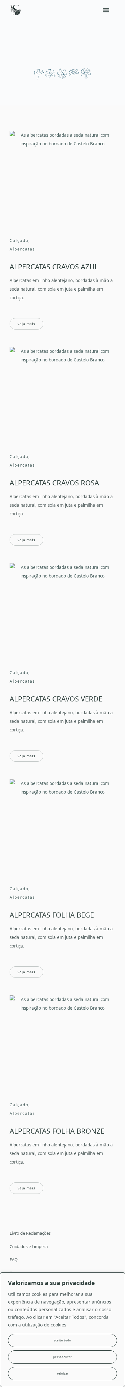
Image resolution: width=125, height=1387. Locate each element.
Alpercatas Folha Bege (52, 914)
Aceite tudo (62, 1340)
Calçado (19, 240)
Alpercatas (22, 249)
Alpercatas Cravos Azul (54, 266)
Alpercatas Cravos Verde (56, 698)
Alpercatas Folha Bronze (57, 1131)
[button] (106, 10)
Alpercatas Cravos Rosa (54, 482)
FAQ (14, 1259)
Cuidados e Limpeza (29, 1246)
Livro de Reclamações (30, 1233)
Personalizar (62, 1357)
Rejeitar (62, 1373)
